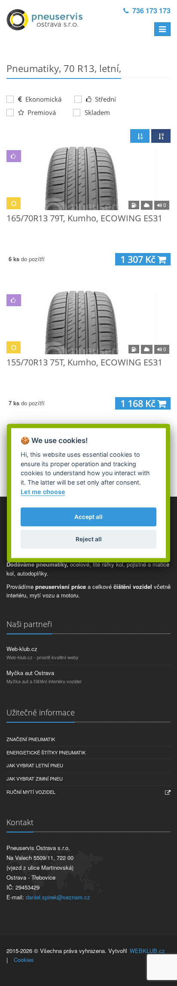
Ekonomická (42, 99)
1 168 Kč (138, 403)
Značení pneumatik (30, 739)
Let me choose (43, 491)
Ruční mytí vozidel (30, 791)
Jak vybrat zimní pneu (34, 778)
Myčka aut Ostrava (30, 673)
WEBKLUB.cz (147, 951)
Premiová (41, 112)
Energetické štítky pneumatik (45, 752)
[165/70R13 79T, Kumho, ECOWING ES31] (88, 178)
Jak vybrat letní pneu (34, 765)
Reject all (89, 539)
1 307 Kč (138, 259)
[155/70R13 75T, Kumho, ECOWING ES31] (88, 322)
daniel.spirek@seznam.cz (58, 897)
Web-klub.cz (21, 649)
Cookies (24, 960)
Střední (104, 99)
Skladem (97, 112)
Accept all (88, 516)
